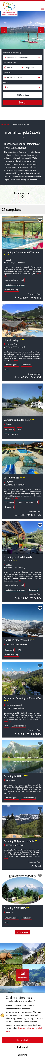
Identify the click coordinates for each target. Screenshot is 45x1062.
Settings (22, 1054)
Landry (9, 564)
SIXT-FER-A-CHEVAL (15, 845)
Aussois (9, 424)
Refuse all (22, 1047)
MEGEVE (9, 912)
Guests (5, 82)
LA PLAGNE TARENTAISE (16, 644)
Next (41, 30)
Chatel (8, 259)
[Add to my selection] (40, 220)
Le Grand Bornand (13, 344)
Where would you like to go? (12, 52)
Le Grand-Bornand (14, 705)
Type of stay (7, 72)
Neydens (9, 481)
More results (22, 932)
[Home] (9, 7)
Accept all (22, 1040)
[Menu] (42, 8)
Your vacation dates (9, 62)
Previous (4, 30)
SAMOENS (10, 780)
